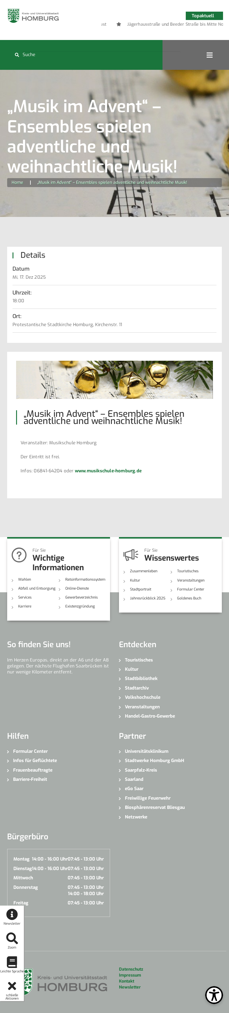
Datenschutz (131, 969)
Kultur (135, 580)
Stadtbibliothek (141, 678)
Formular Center (190, 589)
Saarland (134, 779)
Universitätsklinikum (146, 751)
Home (17, 182)
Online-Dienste (77, 588)
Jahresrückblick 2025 (147, 598)
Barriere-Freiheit (30, 779)
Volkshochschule (142, 697)
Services (25, 597)
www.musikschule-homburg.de (108, 471)
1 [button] (158, 25)
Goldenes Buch (189, 598)
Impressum (130, 975)
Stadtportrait (140, 589)
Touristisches (188, 571)
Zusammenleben (143, 571)
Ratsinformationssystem (85, 579)
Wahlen (24, 579)
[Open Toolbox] (214, 995)
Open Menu (210, 55)
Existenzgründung (80, 606)
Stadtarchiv (137, 688)
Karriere (24, 606)
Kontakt (126, 981)
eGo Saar (134, 789)
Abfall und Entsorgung (36, 588)
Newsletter (130, 987)
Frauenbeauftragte (32, 770)
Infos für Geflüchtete (35, 761)
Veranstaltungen (191, 580)
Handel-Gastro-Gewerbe (150, 716)
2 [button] (167, 25)
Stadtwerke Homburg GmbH (154, 761)
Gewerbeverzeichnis (81, 597)
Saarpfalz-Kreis (141, 770)
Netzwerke (136, 817)
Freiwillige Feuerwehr (148, 798)
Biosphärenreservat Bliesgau (155, 807)
